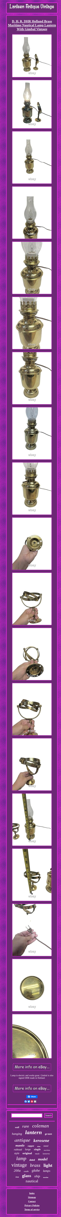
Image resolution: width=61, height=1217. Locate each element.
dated (32, 1160)
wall (17, 1127)
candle (26, 1171)
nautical (32, 1181)
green (48, 1134)
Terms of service (32, 1209)
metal (45, 1146)
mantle (20, 1145)
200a (17, 1170)
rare (25, 1126)
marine (45, 1177)
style (16, 1153)
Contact (32, 1201)
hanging (17, 1133)
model (43, 1159)
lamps (46, 1170)
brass (35, 1165)
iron (17, 1177)
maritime (47, 1150)
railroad (18, 1149)
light (47, 1165)
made (37, 1153)
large (28, 1149)
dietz (38, 1146)
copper (31, 1146)
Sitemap (32, 1197)
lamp (21, 1158)
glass (26, 1175)
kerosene (41, 1140)
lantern (33, 1132)
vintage (19, 1165)
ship (37, 1176)
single (37, 1149)
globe (36, 1170)
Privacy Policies (32, 1205)
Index (32, 1193)
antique (22, 1139)
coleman (40, 1126)
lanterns (46, 1153)
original (27, 1153)
